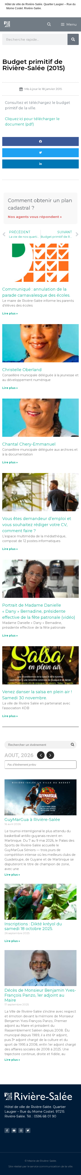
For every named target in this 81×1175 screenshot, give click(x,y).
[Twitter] (27, 1130)
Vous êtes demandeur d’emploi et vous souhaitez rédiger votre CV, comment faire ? (36, 524)
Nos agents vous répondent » (35, 217)
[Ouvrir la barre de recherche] (49, 24)
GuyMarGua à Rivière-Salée (32, 819)
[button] (40, 141)
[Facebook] (6, 1130)
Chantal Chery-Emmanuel (29, 444)
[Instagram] (20, 1130)
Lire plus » (10, 313)
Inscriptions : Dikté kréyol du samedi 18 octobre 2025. (33, 926)
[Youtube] (13, 1130)
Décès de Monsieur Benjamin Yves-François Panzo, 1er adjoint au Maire (40, 995)
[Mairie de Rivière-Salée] (7, 24)
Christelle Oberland (22, 369)
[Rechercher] (73, 39)
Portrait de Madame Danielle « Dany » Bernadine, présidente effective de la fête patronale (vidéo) (38, 611)
